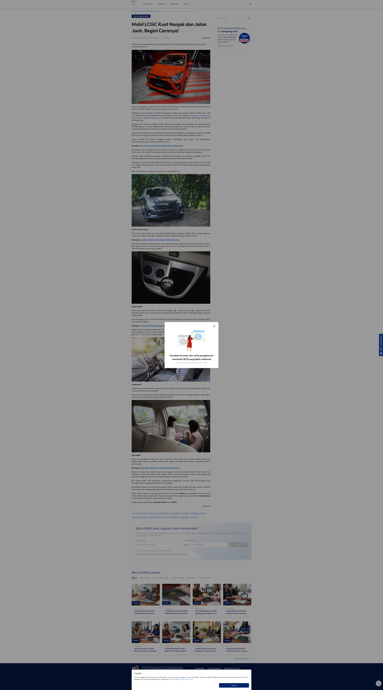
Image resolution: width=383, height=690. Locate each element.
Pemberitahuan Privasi (231, 668)
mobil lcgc (186, 513)
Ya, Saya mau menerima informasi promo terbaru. (155, 551)
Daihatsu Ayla (204, 115)
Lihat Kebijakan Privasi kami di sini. (181, 679)
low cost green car (176, 513)
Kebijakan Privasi (172, 554)
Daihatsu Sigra (155, 118)
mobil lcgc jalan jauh (198, 513)
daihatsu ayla (152, 513)
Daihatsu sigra (163, 513)
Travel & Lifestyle (204, 578)
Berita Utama (145, 578)
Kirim (238, 545)
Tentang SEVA (199, 668)
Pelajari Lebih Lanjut (225, 46)
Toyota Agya (193, 115)
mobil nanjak (165, 517)
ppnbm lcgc (175, 517)
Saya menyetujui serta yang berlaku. (163, 554)
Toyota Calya (137, 118)
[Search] (248, 18)
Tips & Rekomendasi (160, 578)
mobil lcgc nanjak (154, 517)
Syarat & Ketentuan (156, 554)
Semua (134, 578)
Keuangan (191, 578)
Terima (234, 685)
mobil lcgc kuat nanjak (139, 517)
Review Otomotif (178, 578)
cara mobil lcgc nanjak (139, 513)
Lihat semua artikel (241, 658)
